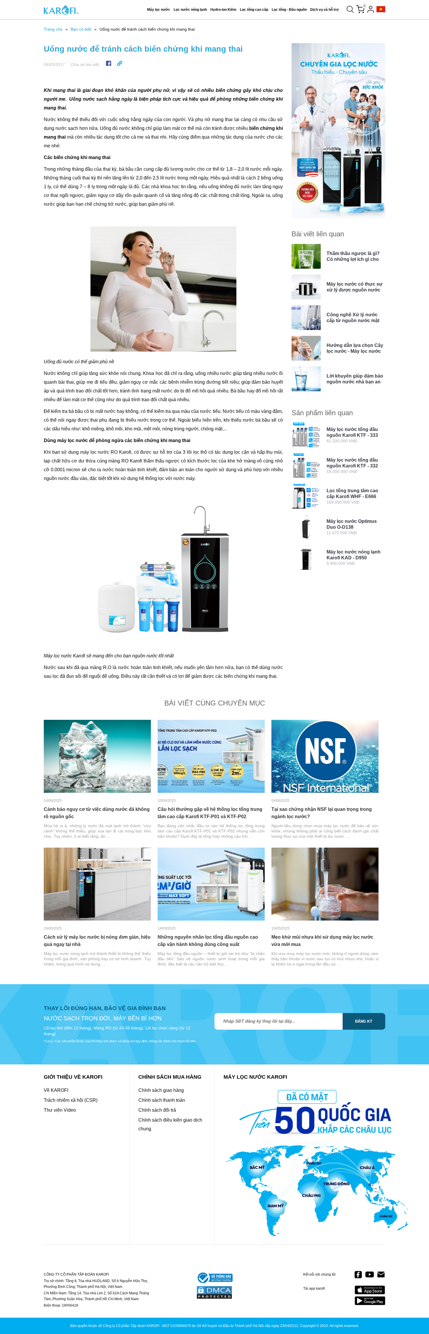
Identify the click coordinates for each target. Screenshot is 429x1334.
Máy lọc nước (158, 10)
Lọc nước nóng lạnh (190, 10)
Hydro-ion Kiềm (223, 10)
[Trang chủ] (61, 10)
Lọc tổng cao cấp (254, 10)
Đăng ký (363, 1021)
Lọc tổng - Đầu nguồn (289, 10)
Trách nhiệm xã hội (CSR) (70, 1100)
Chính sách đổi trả (157, 1110)
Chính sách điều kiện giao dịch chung (170, 1124)
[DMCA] (214, 1293)
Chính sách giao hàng (161, 1090)
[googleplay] (370, 1300)
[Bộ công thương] (214, 1278)
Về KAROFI (56, 1090)
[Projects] (380, 9)
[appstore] (370, 1290)
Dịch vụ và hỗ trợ (324, 10)
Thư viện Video (60, 1110)
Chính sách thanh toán (161, 1100)
